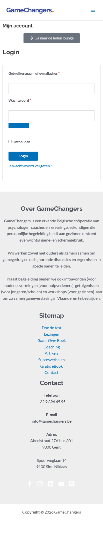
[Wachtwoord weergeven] (18, 125)
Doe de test (52, 327)
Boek (52, 340)
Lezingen (51, 334)
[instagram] (42, 484)
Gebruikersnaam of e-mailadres (39, 72)
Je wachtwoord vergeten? (30, 166)
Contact (51, 372)
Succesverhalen (51, 359)
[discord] (72, 484)
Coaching (52, 347)
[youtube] (63, 484)
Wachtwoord (25, 99)
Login (23, 156)
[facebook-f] (31, 484)
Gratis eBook (51, 366)
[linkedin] (52, 484)
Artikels (51, 353)
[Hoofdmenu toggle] (93, 10)
